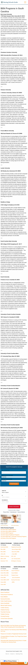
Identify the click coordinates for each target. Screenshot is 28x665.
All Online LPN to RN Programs (8, 538)
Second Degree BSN (16, 549)
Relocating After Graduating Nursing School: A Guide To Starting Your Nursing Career (13, 641)
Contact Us (12, 653)
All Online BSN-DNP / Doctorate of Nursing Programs (13, 536)
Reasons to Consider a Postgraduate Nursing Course (13, 634)
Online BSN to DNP (5, 579)
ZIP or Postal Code (5, 470)
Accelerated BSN (4, 547)
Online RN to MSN (5, 573)
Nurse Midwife (15, 573)
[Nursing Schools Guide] (9, 2)
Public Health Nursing (6, 601)
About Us (7, 653)
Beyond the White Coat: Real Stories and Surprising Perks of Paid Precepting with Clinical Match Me (13, 626)
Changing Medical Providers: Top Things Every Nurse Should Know (14, 637)
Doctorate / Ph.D (4, 561)
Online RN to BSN (4, 570)
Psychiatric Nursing (5, 612)
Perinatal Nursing (5, 616)
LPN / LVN (13, 556)
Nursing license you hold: (6, 479)
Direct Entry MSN (15, 551)
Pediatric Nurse (15, 575)
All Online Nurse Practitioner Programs (10, 535)
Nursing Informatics (15, 579)
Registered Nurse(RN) (16, 547)
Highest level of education (7, 475)
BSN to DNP (3, 558)
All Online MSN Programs (7, 533)
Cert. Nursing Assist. (16, 558)
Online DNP (3, 584)
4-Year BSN (14, 554)
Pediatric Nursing (5, 614)
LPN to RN (3, 554)
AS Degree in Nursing (16, 561)
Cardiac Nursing (5, 607)
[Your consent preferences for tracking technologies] (25, 662)
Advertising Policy (19, 653)
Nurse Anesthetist (16, 577)
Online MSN (3, 582)
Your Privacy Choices (11, 661)
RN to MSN (3, 551)
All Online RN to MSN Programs (8, 531)
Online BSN (3, 577)
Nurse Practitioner (15, 570)
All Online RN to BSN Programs (8, 529)
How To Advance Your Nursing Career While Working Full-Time (14, 630)
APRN (13, 582)
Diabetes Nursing (5, 610)
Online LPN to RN (4, 575)
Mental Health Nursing (6, 605)
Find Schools (14, 484)
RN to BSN (3, 549)
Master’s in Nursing (5, 556)
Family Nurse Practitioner (7, 594)
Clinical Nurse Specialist (7, 618)
